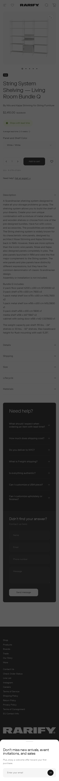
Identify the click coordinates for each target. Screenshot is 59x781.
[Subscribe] (51, 773)
